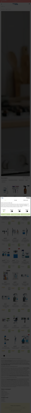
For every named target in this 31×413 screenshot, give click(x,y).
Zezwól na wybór (15, 214)
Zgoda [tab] (5, 200)
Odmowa (5, 214)
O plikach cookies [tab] (25, 200)
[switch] (12, 211)
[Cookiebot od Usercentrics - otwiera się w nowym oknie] (27, 198)
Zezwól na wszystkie (25, 214)
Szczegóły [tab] (15, 200)
